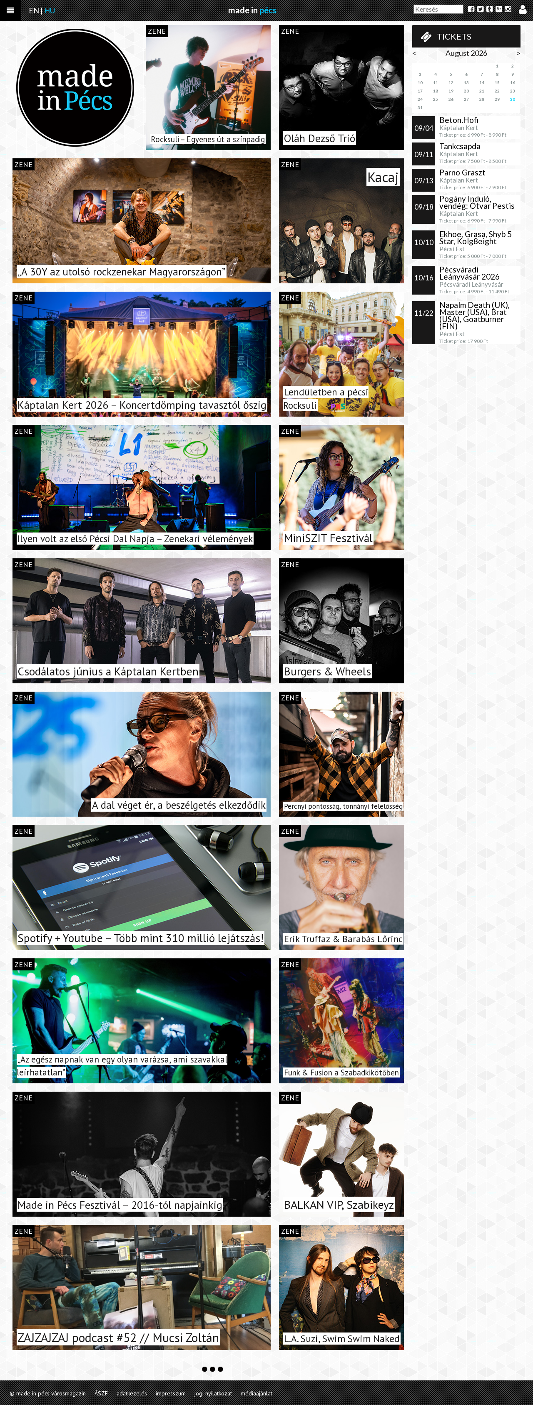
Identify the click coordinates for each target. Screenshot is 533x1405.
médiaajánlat (256, 1393)
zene (157, 31)
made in (252, 10)
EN (34, 10)
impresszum (171, 1393)
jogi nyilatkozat (213, 1393)
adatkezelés (132, 1393)
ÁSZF (101, 1393)
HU (49, 10)
